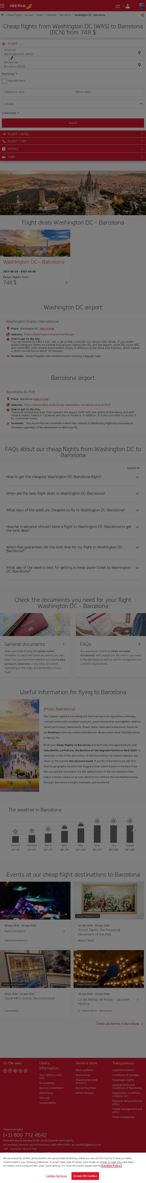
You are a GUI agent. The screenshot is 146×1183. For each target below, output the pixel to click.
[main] (73, 1168)
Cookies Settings (56, 1175)
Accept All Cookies (85, 1175)
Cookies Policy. (111, 1165)
